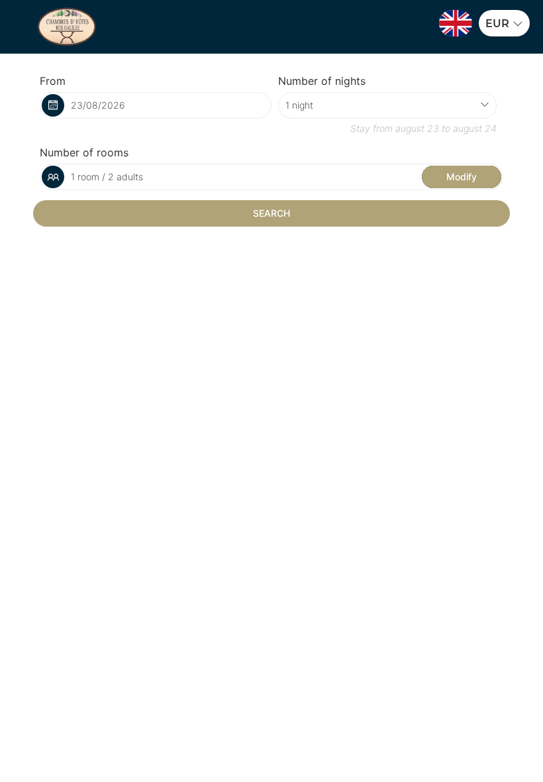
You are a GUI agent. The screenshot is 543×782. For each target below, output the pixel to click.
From (53, 80)
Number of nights (322, 80)
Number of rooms (84, 152)
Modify (461, 176)
